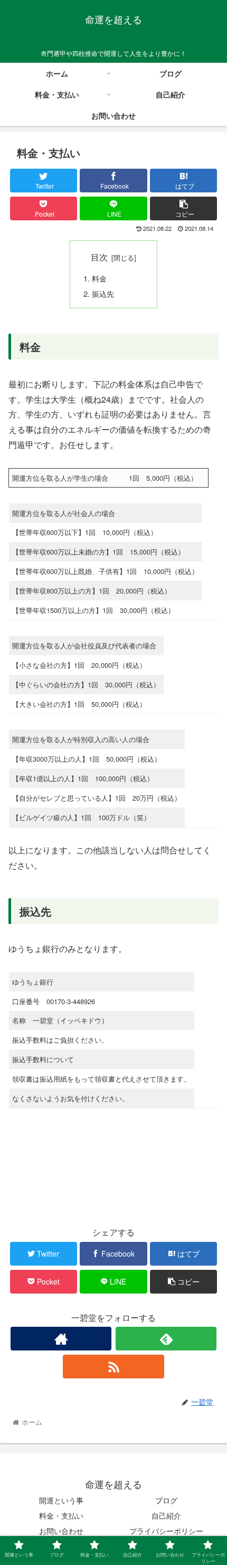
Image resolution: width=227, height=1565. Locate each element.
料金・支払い (61, 1515)
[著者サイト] (61, 1338)
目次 (99, 257)
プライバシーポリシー (166, 1530)
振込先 (103, 293)
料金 (106, 278)
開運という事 (61, 1500)
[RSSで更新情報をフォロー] (113, 1366)
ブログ (166, 1500)
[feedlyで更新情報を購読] (166, 1338)
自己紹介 (166, 1515)
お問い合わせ (61, 1530)
